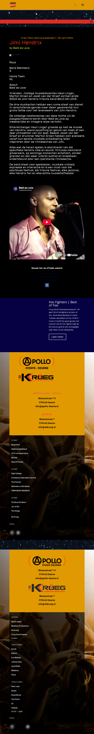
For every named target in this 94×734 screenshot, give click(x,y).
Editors (14, 653)
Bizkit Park (15, 445)
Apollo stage (16, 622)
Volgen (19, 726)
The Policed (16, 482)
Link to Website (47, 276)
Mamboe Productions (20, 626)
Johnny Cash (16, 662)
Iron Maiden (16, 658)
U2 (12, 704)
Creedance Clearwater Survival (23, 478)
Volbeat (14, 708)
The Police (15, 699)
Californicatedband (19, 449)
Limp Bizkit (15, 666)
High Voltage (16, 473)
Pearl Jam (15, 686)
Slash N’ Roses (17, 462)
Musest (14, 458)
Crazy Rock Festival (19, 635)
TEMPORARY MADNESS (20, 491)
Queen (13, 691)
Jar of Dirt (15, 507)
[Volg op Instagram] (18, 532)
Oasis (13, 675)
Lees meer (58, 336)
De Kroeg (47, 414)
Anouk (13, 649)
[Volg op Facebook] (47, 285)
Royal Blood (16, 695)
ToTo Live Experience (19, 453)
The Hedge (15, 511)
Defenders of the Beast (20, 486)
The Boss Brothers (18, 502)
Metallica (15, 670)
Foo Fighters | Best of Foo (63, 303)
